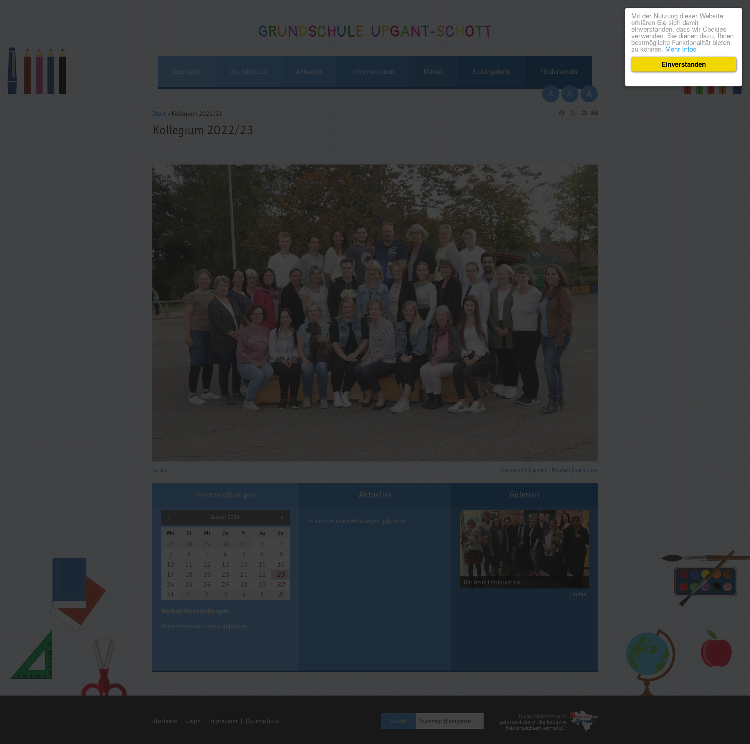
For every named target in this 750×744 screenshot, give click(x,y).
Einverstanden (683, 64)
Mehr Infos (680, 49)
